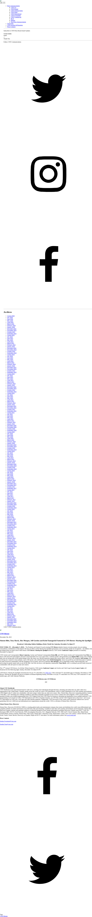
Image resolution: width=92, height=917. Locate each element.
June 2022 (10, 396)
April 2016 (10, 516)
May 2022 (10, 398)
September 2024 (11, 353)
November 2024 (11, 350)
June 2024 (10, 358)
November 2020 (11, 427)
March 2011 (10, 614)
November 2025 (11, 330)
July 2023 (10, 375)
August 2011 (10, 606)
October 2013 (11, 564)
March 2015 (10, 536)
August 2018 (11, 470)
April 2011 (10, 612)
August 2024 (11, 354)
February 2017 (11, 499)
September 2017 (11, 488)
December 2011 (11, 599)
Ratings (13, 20)
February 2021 (11, 422)
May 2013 (10, 572)
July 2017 (10, 491)
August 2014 (11, 548)
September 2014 (11, 546)
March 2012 (10, 595)
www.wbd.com (71, 715)
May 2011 (10, 611)
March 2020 (10, 440)
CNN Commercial (16, 17)
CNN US (13, 7)
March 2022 (10, 401)
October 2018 (11, 467)
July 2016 (10, 511)
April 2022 (10, 399)
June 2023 (10, 377)
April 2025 (10, 341)
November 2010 (11, 620)
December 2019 (11, 445)
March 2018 (10, 478)
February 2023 (11, 383)
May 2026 (10, 320)
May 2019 (10, 456)
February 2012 (11, 596)
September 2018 (11, 469)
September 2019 (11, 449)
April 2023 (10, 380)
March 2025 (10, 343)
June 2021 (10, 416)
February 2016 (11, 519)
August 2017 (11, 490)
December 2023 (11, 367)
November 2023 (11, 369)
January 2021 (11, 424)
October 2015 (11, 525)
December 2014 (11, 541)
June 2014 (10, 551)
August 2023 (11, 374)
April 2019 (10, 457)
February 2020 (11, 441)
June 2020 (10, 435)
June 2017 (10, 493)
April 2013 (10, 574)
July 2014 (10, 549)
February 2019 (11, 461)
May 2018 (10, 475)
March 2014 (10, 556)
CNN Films (14, 12)
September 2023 (11, 372)
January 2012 (11, 598)
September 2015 (11, 527)
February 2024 (11, 364)
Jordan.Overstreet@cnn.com (8, 721)
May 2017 (10, 495)
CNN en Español (16, 15)
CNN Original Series (17, 10)
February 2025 (11, 345)
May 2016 (10, 514)
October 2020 (11, 428)
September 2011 (11, 604)
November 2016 (11, 504)
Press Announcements (13, 6)
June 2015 (10, 532)
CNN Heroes (4, 916)
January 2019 (11, 462)
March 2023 (10, 382)
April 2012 (10, 593)
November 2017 (11, 485)
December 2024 (11, 348)
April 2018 (10, 477)
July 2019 (10, 453)
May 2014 (10, 553)
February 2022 (11, 403)
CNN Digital (14, 9)
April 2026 (10, 322)
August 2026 (11, 316)
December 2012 (11, 580)
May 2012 (10, 591)
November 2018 (11, 466)
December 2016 (11, 503)
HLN (12, 19)
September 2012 (11, 585)
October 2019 (11, 448)
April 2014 (10, 554)
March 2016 (10, 517)
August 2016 (11, 509)
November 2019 (11, 446)
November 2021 (11, 408)
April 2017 (10, 496)
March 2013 (10, 575)
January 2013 (11, 578)
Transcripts (10, 23)
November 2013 (11, 562)
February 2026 (11, 325)
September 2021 (11, 411)
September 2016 (11, 507)
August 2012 (11, 586)
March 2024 (10, 362)
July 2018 (10, 472)
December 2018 (11, 464)
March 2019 (10, 459)
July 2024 (10, 356)
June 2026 (10, 319)
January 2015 (11, 540)
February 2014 (11, 557)
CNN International (16, 14)
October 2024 (11, 351)
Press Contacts (11, 27)
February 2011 (11, 615)
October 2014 (11, 545)
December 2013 (11, 561)
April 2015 (10, 535)
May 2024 (10, 359)
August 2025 (11, 335)
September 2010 (11, 622)
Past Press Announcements (18, 22)
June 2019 (10, 454)
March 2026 (10, 324)
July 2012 (10, 588)
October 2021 (11, 409)
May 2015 (10, 533)
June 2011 (10, 609)
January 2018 (11, 482)
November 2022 (11, 388)
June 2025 (10, 338)
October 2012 (11, 583)
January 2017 (11, 501)
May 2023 (10, 379)
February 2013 (11, 577)
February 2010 (11, 625)
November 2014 (11, 543)
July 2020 (10, 433)
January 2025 (11, 346)
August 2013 (11, 567)
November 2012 (11, 582)
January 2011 (11, 617)
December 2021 (11, 406)
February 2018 (11, 480)
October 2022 (11, 390)
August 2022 (11, 393)
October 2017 (11, 487)
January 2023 (11, 385)
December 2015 (11, 522)
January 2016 (11, 520)
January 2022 (11, 404)
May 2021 (10, 417)
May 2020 (10, 437)
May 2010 (10, 624)
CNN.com (48, 673)
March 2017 (10, 498)
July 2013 (10, 569)
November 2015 (11, 524)
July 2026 (10, 317)
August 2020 (11, 432)
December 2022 (11, 387)
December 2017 (11, 483)
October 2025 (11, 332)
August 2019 (11, 451)
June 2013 (10, 570)
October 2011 (11, 603)
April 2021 (10, 419)
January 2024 (11, 366)
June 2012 (10, 590)
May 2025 (10, 340)
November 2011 (11, 601)
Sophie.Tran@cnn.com (6, 724)
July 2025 (10, 337)
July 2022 (10, 395)
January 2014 (11, 559)
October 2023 (11, 370)
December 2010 (11, 619)
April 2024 (10, 361)
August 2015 (11, 528)
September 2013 (11, 565)
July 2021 (10, 414)
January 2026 (11, 327)
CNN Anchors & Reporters (15, 25)
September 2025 (11, 333)
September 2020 (11, 430)
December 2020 (11, 425)
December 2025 (11, 329)
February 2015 (11, 538)
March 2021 (10, 420)
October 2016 (11, 506)
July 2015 (10, 530)
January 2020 (11, 443)
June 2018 (10, 474)
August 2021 (11, 412)
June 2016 (10, 512)
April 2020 (10, 438)
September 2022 (11, 391)
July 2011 (10, 607)
